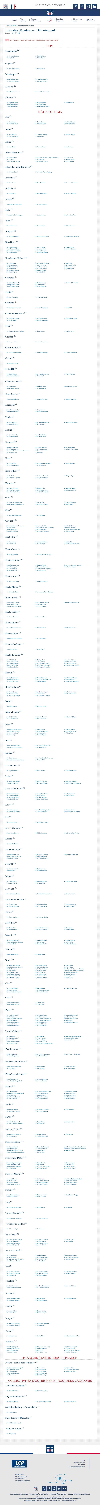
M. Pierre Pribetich (69, 374)
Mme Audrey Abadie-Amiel (14, 204)
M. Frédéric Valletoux (70, 1184)
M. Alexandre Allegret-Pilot (14, 502)
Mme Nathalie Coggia (13, 1373)
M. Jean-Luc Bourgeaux (13, 695)
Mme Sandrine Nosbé (70, 731)
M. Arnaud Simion (40, 570)
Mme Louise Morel (40, 249)
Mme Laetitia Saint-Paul (71, 854)
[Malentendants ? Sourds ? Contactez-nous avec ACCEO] (5, 6)
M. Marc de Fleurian (69, 1040)
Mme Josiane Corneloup (14, 1134)
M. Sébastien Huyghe (41, 967)
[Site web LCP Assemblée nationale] (50, 1463)
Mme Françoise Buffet (13, 249)
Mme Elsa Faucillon (12, 665)
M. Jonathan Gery (40, 1095)
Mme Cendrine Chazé (13, 1002)
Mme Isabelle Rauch (70, 944)
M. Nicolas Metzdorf (12, 1390)
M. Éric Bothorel (11, 386)
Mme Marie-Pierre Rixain (71, 449)
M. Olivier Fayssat (12, 272)
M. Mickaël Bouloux (12, 694)
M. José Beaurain (12, 134)
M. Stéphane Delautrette (14, 628)
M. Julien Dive (39, 136)
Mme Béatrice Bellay (13, 79)
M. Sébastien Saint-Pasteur (72, 529)
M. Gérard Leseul (40, 1150)
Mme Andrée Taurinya (70, 781)
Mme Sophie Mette (40, 529)
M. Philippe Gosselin (13, 869)
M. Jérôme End (11, 944)
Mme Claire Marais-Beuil (42, 990)
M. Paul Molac (68, 928)
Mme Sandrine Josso (41, 794)
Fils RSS (67, 1498)
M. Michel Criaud (11, 928)
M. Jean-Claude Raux (41, 799)
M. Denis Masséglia (41, 856)
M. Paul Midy (39, 452)
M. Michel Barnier (12, 1020)
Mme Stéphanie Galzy (70, 678)
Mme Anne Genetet (40, 1369)
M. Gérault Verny (69, 268)
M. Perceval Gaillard (12, 102)
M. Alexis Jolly (11, 735)
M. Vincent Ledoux (40, 970)
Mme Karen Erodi (40, 1207)
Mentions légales (23, 1498)
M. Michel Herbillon (40, 1255)
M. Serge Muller (39, 410)
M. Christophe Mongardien (42, 665)
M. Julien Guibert (40, 954)
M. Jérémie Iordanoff (13, 733)
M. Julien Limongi (40, 1179)
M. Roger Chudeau (12, 770)
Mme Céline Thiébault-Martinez (73, 1179)
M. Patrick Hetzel (12, 252)
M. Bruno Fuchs (11, 543)
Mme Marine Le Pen (41, 1041)
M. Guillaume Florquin (13, 977)
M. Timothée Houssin (13, 465)
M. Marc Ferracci (12, 1375)
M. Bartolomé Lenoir (12, 363)
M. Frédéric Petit (69, 1368)
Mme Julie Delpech (12, 1109)
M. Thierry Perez (69, 733)
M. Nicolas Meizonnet (70, 502)
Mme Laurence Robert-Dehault (44, 592)
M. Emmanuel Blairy (12, 1038)
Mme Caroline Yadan (70, 1371)
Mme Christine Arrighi (13, 565)
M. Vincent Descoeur (41, 297)
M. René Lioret (39, 376)
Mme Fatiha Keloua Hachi (42, 1166)
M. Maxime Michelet (41, 881)
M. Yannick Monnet (40, 147)
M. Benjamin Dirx (12, 1136)
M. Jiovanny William (41, 81)
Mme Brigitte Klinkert (41, 542)
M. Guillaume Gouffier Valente (15, 1259)
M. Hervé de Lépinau (70, 1286)
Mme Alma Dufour (12, 1148)
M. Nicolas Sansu (69, 331)
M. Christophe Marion (70, 770)
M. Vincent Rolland (69, 1122)
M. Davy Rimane (40, 68)
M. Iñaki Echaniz (40, 1066)
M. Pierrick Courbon (41, 781)
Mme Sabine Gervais (41, 318)
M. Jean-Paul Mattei (69, 1066)
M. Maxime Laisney (12, 1182)
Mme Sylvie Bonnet (12, 783)
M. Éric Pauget (39, 159)
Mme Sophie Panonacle (42, 531)
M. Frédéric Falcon (12, 226)
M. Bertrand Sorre (40, 869)
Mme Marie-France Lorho (42, 1286)
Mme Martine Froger (41, 204)
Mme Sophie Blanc (12, 1079)
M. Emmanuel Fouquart (42, 263)
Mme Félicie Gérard (41, 965)
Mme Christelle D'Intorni (13, 161)
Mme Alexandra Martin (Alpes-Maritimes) (46, 157)
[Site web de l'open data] (50, 1477)
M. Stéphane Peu (69, 1164)
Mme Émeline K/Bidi (12, 104)
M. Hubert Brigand (12, 374)
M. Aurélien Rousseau (70, 1352)
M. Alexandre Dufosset (13, 976)
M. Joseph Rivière (69, 102)
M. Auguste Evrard (12, 1043)
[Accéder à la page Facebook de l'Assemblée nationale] (82, 6)
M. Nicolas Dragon (69, 134)
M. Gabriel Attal (11, 660)
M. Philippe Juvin (40, 660)
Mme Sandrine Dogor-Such (14, 1081)
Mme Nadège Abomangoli (14, 1163)
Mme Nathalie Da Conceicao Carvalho (17, 451)
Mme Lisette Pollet (40, 436)
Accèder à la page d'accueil (14, 19)
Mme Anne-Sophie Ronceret (72, 1350)
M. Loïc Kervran (40, 331)
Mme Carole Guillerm (13, 667)
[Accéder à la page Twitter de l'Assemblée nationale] (75, 6)
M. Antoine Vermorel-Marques (72, 783)
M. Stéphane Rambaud (70, 1271)
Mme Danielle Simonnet (71, 1022)
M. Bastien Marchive (70, 399)
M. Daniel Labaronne (41, 718)
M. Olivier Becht (11, 542)
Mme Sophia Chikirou (13, 1025)
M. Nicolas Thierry (69, 531)
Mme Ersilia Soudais (41, 1184)
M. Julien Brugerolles (13, 1056)
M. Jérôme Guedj (12, 452)
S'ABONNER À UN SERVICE (58, 1494)
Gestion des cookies (75, 1498)
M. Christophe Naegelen (42, 1323)
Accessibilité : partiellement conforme (39, 1498)
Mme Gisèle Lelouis (41, 268)
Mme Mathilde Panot (41, 1259)
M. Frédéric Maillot (40, 102)
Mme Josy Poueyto (69, 1068)
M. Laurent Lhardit (40, 270)
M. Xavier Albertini (12, 881)
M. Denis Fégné (39, 649)
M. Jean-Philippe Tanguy (71, 1195)
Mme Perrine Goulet (12, 954)
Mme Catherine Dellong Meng (15, 504)
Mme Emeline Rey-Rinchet (71, 833)
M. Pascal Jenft (39, 942)
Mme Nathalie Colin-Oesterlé (15, 942)
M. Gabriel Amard (12, 1091)
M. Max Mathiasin (40, 56)
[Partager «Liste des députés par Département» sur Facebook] (12, 33)
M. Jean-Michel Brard (13, 797)
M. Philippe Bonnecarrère (14, 1207)
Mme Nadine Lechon (12, 411)
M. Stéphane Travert (41, 870)
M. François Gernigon (41, 854)
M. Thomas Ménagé (41, 811)
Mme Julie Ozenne (69, 447)
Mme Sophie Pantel (12, 844)
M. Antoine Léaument (41, 451)
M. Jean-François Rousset (71, 236)
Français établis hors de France (27, 40)
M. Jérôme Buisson (12, 123)
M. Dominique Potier (70, 904)
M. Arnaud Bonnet (12, 1179)
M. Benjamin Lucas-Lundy (42, 1347)
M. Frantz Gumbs (12, 1412)
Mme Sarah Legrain (40, 1024)
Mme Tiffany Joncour (41, 1098)
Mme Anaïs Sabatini (41, 1081)
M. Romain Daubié (40, 123)
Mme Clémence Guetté (13, 1261)
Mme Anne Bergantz (12, 1347)
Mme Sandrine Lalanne (41, 1257)
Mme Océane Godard (13, 376)
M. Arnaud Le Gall (40, 1241)
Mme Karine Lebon (12, 106)
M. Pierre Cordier (11, 183)
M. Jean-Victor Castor (13, 68)
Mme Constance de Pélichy (72, 811)
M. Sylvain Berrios (12, 1255)
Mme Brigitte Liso (40, 972)
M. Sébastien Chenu (12, 972)
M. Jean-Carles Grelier (13, 1111)
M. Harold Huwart (12, 476)
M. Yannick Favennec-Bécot (43, 894)
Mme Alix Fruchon (12, 706)
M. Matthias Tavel (69, 795)
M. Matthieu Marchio (41, 977)
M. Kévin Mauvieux (69, 463)
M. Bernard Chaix (12, 157)
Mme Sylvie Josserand (41, 504)
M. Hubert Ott (68, 542)
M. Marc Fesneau (40, 770)
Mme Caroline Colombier (14, 308)
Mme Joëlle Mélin (40, 272)
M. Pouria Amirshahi (12, 1015)
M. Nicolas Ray (68, 147)
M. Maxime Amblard (12, 917)
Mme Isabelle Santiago (70, 1255)
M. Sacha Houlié (11, 1313)
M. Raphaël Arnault (12, 1286)
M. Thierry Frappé (40, 1038)
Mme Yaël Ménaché (12, 1196)
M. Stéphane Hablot (41, 904)
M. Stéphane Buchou (13, 1300)
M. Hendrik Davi (11, 268)
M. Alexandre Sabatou (41, 992)
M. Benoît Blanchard (12, 1241)
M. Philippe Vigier (69, 476)
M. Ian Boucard (39, 1229)
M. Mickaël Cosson (40, 386)
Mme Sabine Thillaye (70, 717)
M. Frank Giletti (11, 1275)
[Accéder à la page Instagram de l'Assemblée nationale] (88, 6)
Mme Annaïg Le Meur (41, 490)
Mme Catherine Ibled (41, 1022)
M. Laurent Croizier (12, 424)
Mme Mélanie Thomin (70, 490)
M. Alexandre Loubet (41, 944)
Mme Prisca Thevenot (70, 663)
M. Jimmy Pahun (69, 929)
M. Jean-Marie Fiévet (41, 399)
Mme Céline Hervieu (41, 1017)
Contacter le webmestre (57, 1498)
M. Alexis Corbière (40, 1163)
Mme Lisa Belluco (12, 1311)
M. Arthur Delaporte (40, 286)
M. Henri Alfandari (12, 717)
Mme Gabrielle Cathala (13, 1243)
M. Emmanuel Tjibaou (41, 1390)
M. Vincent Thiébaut (69, 249)
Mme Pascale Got (40, 526)
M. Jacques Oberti (40, 565)
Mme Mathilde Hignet (41, 692)
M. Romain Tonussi (69, 267)
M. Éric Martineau (69, 1109)
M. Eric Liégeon (39, 424)
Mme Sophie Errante (12, 799)
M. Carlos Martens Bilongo (14, 1239)
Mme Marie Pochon (40, 435)
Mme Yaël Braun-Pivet (13, 1348)
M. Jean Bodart (11, 970)
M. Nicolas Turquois (41, 1313)
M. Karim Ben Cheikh (13, 1369)
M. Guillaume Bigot (12, 1229)
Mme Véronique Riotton (42, 602)
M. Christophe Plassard (70, 318)
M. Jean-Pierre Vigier (13, 581)
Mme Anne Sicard (40, 1245)
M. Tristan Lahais (40, 694)
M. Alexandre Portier (70, 1093)
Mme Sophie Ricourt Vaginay (43, 172)
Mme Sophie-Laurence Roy (71, 1336)
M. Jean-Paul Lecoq (41, 1148)
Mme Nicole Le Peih (41, 929)
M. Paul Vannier (68, 1241)
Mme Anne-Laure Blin (13, 854)
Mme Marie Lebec (12, 1352)
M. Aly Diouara (39, 1164)
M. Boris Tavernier (69, 1098)
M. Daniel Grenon (12, 1336)
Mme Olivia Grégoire (41, 1015)
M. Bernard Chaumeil (41, 678)
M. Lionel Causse (12, 758)
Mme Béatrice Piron (41, 1352)
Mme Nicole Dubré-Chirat (14, 856)
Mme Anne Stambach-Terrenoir (73, 565)
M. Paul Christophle (12, 435)
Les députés (13, 25)
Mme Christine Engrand (13, 1041)
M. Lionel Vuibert (40, 183)
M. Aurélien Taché (69, 1239)
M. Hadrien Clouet (12, 570)
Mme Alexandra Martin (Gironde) (44, 527)
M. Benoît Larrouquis (41, 1375)
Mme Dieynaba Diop (12, 1350)
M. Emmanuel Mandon (41, 783)
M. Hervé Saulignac (41, 193)
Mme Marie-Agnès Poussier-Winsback (75, 1147)
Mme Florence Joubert (13, 410)
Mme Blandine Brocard (13, 1097)
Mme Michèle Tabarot (41, 161)
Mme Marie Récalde (69, 527)
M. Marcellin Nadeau (12, 81)
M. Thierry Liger (39, 1002)
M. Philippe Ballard (12, 988)
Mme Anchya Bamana (13, 92)
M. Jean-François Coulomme (15, 1123)
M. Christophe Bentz (12, 592)
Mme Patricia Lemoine (13, 1184)
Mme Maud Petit (40, 1261)
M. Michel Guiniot (12, 990)
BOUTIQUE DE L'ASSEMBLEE (18, 1494)
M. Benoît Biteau (11, 320)
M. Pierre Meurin (68, 504)
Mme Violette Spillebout (71, 972)
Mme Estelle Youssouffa (42, 92)
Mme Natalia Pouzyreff (70, 1347)
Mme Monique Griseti (41, 267)
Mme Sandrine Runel (70, 1097)
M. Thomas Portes (69, 1166)
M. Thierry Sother (69, 247)
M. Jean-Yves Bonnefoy (13, 781)
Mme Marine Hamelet (41, 1218)
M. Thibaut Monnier (12, 436)
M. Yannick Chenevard (13, 1273)
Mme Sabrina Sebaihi (70, 661)
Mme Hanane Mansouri (42, 731)
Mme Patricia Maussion (42, 858)
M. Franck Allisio (11, 263)
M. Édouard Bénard (12, 1147)
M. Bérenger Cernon (12, 449)
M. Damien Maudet (40, 628)
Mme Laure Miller (40, 883)
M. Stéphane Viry (40, 1325)
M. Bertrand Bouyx (40, 283)
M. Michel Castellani (12, 554)
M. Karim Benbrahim (12, 795)
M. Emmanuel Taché (70, 265)
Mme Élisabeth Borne (13, 284)
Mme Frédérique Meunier (42, 342)
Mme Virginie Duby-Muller (14, 606)
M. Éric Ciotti (10, 159)
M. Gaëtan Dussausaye (13, 1323)
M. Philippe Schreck (69, 1273)
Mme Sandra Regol (40, 251)
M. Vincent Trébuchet (70, 193)
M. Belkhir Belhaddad (13, 940)
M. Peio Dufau (11, 1068)
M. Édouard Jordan (40, 226)
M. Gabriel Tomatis (69, 159)
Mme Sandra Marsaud (41, 308)
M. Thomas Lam (40, 661)
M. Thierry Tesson (69, 976)
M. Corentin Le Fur (40, 388)
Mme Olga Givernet (69, 122)
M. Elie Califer (11, 58)
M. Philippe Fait (39, 1036)
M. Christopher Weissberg (71, 1369)
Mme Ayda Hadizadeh (41, 1239)
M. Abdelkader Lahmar (70, 1091)
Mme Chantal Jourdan (13, 1004)
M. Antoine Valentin (40, 606)
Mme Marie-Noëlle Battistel (14, 729)
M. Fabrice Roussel (69, 794)
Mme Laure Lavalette (41, 1271)
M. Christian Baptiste (13, 56)
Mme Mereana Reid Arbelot (43, 1401)
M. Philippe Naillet (40, 104)
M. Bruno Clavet (11, 1040)
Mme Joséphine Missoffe (71, 1015)
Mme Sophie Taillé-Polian (71, 1257)
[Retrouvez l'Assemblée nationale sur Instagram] (19, 33)
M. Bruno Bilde (11, 1036)
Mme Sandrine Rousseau (71, 1018)
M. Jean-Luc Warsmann (71, 183)
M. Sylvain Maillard (40, 1025)
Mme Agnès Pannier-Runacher (44, 1043)
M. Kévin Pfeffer (68, 942)
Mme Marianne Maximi (41, 1056)
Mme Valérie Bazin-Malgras (14, 215)
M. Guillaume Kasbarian (13, 477)
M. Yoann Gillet (39, 502)
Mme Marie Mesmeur (70, 692)
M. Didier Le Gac (40, 488)
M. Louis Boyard (11, 1257)
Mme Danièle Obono (70, 1017)
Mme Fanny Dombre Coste (43, 679)
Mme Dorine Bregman (13, 1022)
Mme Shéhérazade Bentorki (15, 967)
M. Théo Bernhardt (12, 247)
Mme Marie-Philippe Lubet (42, 810)
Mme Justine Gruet (40, 747)
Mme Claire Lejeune (41, 449)
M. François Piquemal (41, 567)
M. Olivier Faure (11, 1180)
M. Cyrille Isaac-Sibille (41, 1097)
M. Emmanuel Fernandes (14, 251)
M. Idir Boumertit (11, 1095)
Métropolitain (16, 40)
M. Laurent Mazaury (41, 1348)
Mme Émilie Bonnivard (13, 1122)
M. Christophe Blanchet (13, 283)
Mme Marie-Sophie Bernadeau (15, 526)
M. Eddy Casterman (12, 136)
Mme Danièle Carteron (13, 602)
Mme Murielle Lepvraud (70, 386)
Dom (10, 40)
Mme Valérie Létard (40, 974)
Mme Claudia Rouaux (70, 694)
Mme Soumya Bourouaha (14, 1166)
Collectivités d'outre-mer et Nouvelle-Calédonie (47, 40)
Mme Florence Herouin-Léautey (16, 1152)
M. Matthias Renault (41, 1195)
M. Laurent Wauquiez (41, 581)
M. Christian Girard (12, 172)
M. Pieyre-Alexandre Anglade (15, 1368)
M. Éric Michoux (68, 1134)
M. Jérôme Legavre (69, 1163)
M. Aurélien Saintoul (69, 660)
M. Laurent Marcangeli (41, 352)
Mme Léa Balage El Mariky (14, 1018)
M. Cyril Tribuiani (69, 161)
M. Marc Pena (68, 263)
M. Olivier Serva (40, 58)
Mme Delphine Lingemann (42, 1054)
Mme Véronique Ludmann (14, 992)
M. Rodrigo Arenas (12, 1017)
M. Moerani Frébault (12, 1401)
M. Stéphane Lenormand (14, 1423)
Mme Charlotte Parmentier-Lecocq (73, 969)
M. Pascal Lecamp (40, 1311)
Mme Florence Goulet (41, 917)
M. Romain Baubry (12, 265)
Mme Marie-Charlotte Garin (43, 1091)
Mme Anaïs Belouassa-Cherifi (15, 1093)
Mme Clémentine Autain (13, 1164)
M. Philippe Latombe (41, 1300)
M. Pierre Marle (68, 965)
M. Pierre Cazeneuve (13, 663)
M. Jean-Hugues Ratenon (42, 106)
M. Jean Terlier (68, 1207)
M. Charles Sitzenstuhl (41, 252)
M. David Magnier (40, 988)
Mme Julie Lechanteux (41, 1273)
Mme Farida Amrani (12, 447)
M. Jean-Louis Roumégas (71, 681)
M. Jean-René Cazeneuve (14, 515)
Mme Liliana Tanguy (69, 488)
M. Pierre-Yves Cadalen (13, 490)
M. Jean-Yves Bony (12, 297)
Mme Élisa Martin (40, 733)
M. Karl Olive (39, 1350)
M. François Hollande (13, 342)
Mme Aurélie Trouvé (69, 1168)
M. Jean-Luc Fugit (12, 1098)
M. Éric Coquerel (11, 1168)
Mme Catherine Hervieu (42, 374)
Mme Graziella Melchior (42, 492)
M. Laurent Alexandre (13, 236)
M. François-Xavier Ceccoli (43, 554)
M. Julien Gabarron (40, 681)
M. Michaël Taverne (69, 974)
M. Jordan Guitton (40, 215)
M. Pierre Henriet (40, 1298)
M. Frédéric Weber (69, 906)
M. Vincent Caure (12, 1371)
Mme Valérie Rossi (40, 638)
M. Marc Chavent (40, 122)
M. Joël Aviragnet (12, 567)
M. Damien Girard (12, 929)
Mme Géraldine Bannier (13, 894)
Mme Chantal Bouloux (13, 388)
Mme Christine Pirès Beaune (72, 1054)
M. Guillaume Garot (69, 894)
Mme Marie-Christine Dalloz (14, 747)
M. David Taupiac (40, 515)
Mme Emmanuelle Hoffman (43, 1018)
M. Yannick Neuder (40, 735)
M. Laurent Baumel (12, 718)
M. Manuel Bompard (12, 267)
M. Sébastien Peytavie (41, 411)
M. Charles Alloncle (12, 678)
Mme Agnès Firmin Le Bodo (15, 1150)
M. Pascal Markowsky (41, 320)
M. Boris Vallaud (40, 760)
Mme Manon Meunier (70, 628)
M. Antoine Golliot (40, 1040)
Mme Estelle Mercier (41, 906)
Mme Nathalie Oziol (69, 679)
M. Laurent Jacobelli (41, 940)
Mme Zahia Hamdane (13, 1195)
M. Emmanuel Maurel (41, 1243)
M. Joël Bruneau (40, 284)
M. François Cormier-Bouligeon (15, 331)
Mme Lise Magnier (12, 883)
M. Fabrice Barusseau (13, 318)
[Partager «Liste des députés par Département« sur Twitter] (16, 33)
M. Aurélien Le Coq (40, 969)
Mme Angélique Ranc (70, 215)
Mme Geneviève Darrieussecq (15, 760)
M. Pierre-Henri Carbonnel (14, 1218)
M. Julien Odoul (39, 1336)
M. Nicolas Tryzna (69, 1259)
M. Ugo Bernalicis (12, 969)
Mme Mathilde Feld (12, 531)
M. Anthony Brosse (12, 810)
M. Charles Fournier (41, 717)
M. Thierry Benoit (12, 692)
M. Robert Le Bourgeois (42, 1147)
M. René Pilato (68, 308)
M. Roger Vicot (68, 977)
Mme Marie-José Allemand (14, 638)
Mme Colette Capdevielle (14, 1066)
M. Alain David (11, 527)
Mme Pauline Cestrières (42, 236)
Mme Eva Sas (68, 1020)
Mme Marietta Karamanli (42, 1109)
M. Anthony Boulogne (13, 906)
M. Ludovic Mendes (69, 940)
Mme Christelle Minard (41, 477)
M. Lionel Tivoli (68, 157)
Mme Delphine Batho (13, 399)
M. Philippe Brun (11, 463)
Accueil (7, 25)
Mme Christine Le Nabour (42, 695)
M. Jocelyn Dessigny (41, 134)
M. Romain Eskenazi (13, 1245)
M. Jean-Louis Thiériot (70, 1180)
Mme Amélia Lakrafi (41, 1373)
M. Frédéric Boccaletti (13, 1271)
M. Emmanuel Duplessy (13, 811)
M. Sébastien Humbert (13, 1325)
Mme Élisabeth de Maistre (71, 665)
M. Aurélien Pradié (12, 822)
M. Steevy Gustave (40, 447)
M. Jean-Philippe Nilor (41, 79)
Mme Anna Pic (11, 870)
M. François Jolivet (40, 706)
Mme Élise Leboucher (41, 1111)
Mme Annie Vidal (69, 1150)
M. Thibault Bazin (12, 904)
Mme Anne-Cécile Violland (71, 602)
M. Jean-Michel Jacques (42, 928)
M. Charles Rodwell (69, 1348)
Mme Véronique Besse (13, 1298)
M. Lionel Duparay (40, 1134)
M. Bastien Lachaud (41, 1168)
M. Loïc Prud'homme (70, 526)
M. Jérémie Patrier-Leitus (71, 283)
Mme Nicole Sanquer (70, 1401)
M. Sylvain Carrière (12, 681)
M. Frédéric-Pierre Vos (70, 988)
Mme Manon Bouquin (13, 679)
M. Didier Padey (40, 1122)
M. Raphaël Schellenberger (71, 543)
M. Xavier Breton (11, 122)
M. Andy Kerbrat (40, 795)
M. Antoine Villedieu (41, 617)
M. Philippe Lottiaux (41, 1275)
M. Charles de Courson (70, 881)
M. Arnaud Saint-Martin (41, 1182)
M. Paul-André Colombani (14, 352)
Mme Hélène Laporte (13, 833)
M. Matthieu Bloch (12, 422)
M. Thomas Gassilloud (41, 1093)
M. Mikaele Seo (11, 1433)
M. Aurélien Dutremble (41, 1136)
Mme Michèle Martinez (41, 1079)
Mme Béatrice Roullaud (42, 1180)
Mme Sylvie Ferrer (12, 649)
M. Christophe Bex (12, 568)
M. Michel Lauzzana (41, 833)
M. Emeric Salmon (12, 617)
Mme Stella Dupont (12, 858)
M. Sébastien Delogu (13, 270)
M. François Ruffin (40, 1196)
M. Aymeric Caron (12, 1024)
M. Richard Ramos (69, 810)
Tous (7, 40)
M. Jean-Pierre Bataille (13, 965)
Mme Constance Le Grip (42, 663)
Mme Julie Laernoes (41, 797)
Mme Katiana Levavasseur (43, 463)
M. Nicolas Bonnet (12, 1054)
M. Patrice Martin (40, 1152)
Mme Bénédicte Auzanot (14, 1287)
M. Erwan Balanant (12, 488)
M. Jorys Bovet (11, 147)
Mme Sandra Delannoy (13, 974)
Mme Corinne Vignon (70, 567)
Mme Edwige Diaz (12, 529)
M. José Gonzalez (40, 265)
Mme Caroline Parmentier (71, 1038)
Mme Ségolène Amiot (13, 794)
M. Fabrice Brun (11, 193)
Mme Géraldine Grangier (42, 422)
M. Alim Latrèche (40, 729)
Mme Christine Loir (40, 465)
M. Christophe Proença (41, 822)
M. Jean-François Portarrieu (43, 568)
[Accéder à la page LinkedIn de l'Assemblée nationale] (94, 6)
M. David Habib (39, 1068)
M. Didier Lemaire (40, 543)
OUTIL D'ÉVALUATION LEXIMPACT (78, 1494)
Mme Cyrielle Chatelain (13, 731)
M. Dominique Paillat (70, 1298)
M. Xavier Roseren (40, 604)
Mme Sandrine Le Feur (13, 492)
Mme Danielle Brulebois (13, 745)
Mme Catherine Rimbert (42, 1287)
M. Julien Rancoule (69, 226)
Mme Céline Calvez (12, 661)
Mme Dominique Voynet (71, 422)
